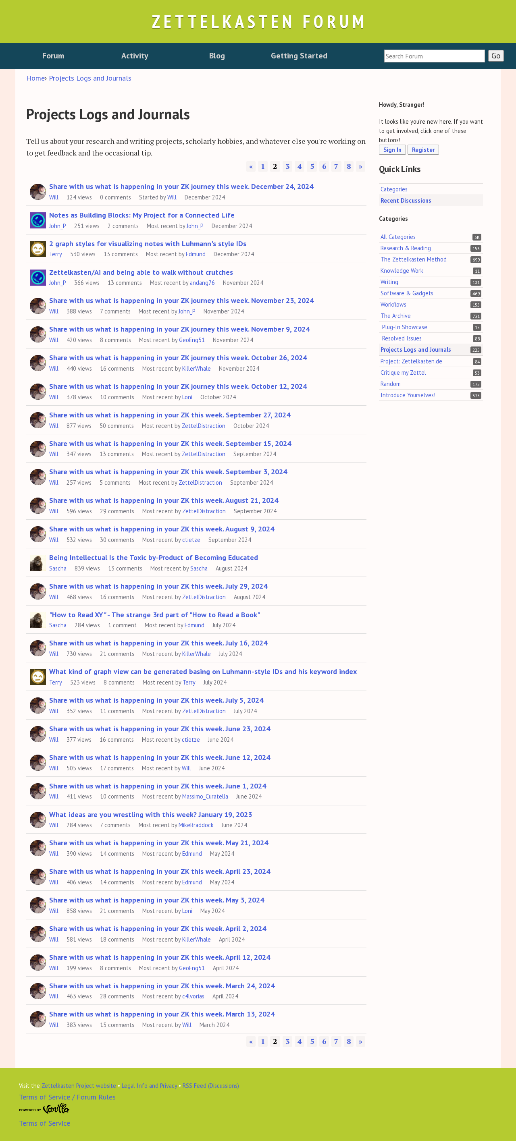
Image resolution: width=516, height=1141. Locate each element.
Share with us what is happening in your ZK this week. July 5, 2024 (156, 700)
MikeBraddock (196, 825)
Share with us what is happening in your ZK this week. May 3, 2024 (156, 900)
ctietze (191, 540)
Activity (134, 55)
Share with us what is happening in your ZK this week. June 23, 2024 (159, 728)
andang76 (202, 282)
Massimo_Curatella (205, 796)
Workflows (393, 304)
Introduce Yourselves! (408, 394)
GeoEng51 (192, 340)
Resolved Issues (402, 338)
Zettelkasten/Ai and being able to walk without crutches (141, 272)
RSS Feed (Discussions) (211, 1085)
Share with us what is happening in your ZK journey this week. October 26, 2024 (178, 357)
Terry (55, 254)
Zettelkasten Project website (79, 1085)
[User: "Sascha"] (38, 561)
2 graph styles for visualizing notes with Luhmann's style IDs (147, 243)
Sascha (58, 568)
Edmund (196, 254)
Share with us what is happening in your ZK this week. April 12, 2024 (159, 957)
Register (423, 150)
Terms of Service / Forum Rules (67, 1097)
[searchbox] (434, 56)
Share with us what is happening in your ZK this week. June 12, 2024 (159, 757)
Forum (53, 55)
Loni (187, 397)
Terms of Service (44, 1123)
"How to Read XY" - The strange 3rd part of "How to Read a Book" (154, 614)
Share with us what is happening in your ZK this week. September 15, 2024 (170, 443)
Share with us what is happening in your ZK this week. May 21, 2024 (158, 842)
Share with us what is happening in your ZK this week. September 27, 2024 (169, 414)
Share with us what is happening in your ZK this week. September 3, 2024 (168, 471)
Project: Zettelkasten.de (411, 361)
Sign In (392, 150)
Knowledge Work (402, 270)
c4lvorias (193, 996)
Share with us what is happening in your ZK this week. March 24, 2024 (162, 985)
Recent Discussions (406, 200)
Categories (394, 189)
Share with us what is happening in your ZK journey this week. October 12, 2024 (178, 386)
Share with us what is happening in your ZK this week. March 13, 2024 (162, 1014)
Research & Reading (406, 248)
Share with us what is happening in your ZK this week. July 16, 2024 (158, 642)
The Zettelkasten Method (414, 259)
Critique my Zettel (403, 372)
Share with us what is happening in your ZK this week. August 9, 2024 (161, 528)
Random (391, 383)
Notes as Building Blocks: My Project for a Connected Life (142, 215)
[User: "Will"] (38, 190)
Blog (217, 55)
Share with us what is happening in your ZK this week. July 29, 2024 (158, 586)
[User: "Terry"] (38, 247)
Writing (389, 282)
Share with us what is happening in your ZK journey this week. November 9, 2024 (179, 329)
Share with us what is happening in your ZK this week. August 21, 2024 (163, 500)
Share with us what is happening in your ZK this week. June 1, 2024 (157, 785)
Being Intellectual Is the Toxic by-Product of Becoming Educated (153, 557)
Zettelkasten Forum (259, 21)
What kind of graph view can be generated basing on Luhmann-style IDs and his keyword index (203, 671)
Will (53, 197)
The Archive (396, 315)
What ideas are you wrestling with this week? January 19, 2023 (150, 814)
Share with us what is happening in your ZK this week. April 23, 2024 (159, 871)
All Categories (398, 236)
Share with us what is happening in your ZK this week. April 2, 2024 (157, 928)
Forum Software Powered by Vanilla (44, 1108)
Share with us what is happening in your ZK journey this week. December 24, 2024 (181, 186)
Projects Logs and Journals (416, 349)
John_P (57, 226)
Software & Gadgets (407, 293)
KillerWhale (196, 368)
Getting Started (299, 55)
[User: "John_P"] (38, 219)
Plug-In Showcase (404, 327)
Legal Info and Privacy (149, 1085)
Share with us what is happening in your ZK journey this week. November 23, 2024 (181, 300)
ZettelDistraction (203, 425)
